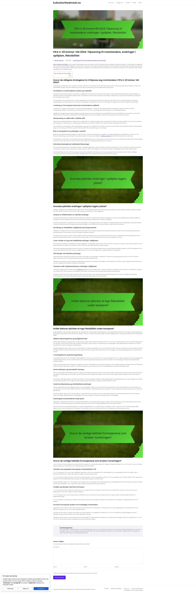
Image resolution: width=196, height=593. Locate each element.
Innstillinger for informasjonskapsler (133, 590)
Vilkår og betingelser (116, 588)
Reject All (25, 588)
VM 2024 (65, 64)
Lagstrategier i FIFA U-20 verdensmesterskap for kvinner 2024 (89, 60)
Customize (10, 588)
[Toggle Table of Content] (69, 75)
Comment (56, 547)
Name (55, 567)
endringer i (80, 269)
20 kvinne (59, 64)
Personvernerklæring (137, 588)
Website (116, 567)
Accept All (41, 588)
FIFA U (54, 64)
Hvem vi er (126, 588)
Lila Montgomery (59, 60)
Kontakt (106, 588)
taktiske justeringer (106, 136)
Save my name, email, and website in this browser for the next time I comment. (76, 573)
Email (86, 567)
